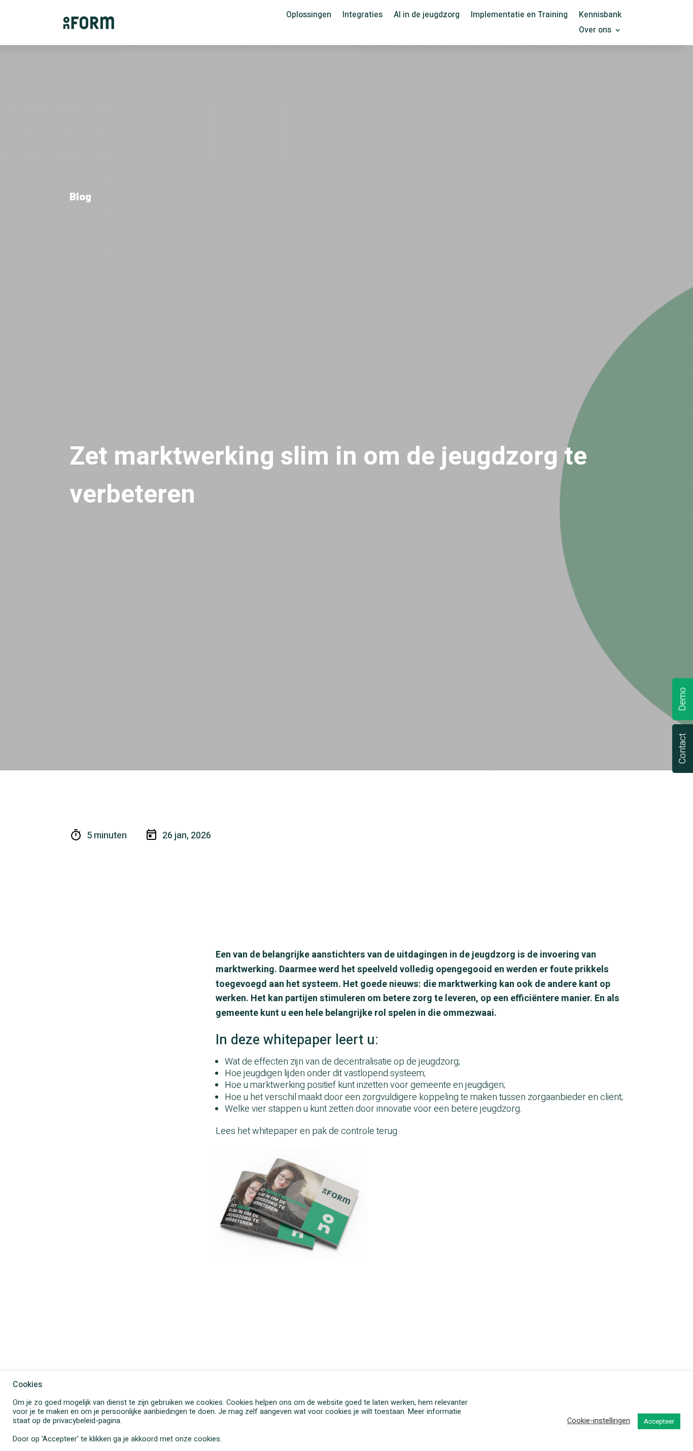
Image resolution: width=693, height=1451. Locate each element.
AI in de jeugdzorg (427, 16)
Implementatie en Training (519, 16)
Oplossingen (308, 16)
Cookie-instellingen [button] (598, 1421)
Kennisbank (600, 16)
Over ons (595, 31)
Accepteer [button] (659, 1421)
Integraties (362, 16)
